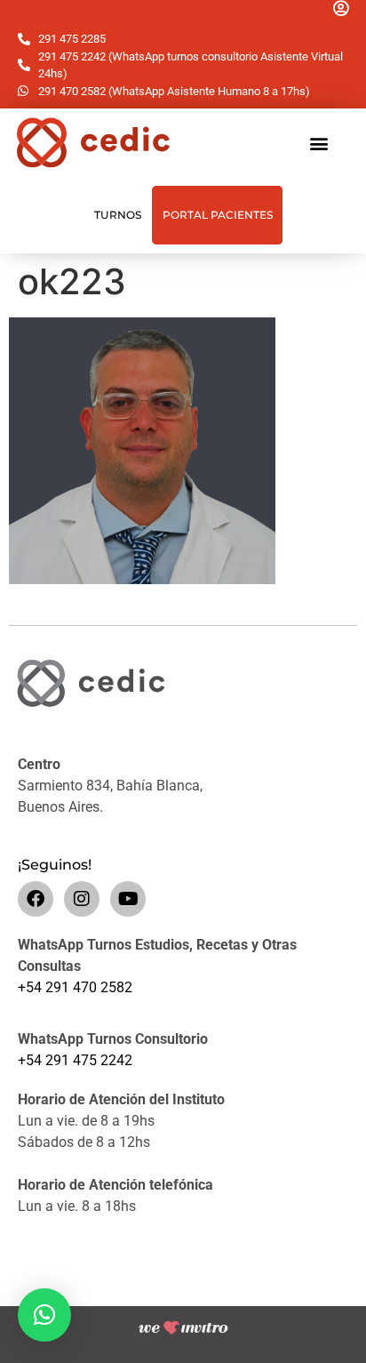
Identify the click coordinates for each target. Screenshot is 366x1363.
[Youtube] (128, 899)
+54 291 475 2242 (75, 1060)
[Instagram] (81, 899)
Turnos (117, 214)
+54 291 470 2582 (75, 987)
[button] (318, 142)
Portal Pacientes (218, 214)
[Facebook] (35, 899)
